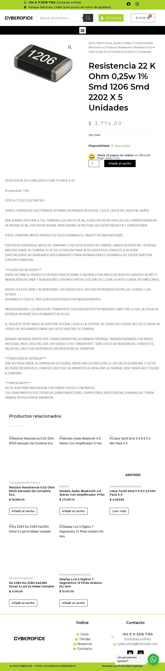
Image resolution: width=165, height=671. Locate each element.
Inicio (92, 42)
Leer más (119, 511)
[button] (82, 30)
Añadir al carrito (119, 163)
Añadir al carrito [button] (23, 511)
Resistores (125, 47)
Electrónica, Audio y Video (114, 42)
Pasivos (112, 47)
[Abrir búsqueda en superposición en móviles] (65, 18)
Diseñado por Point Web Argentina (122, 666)
